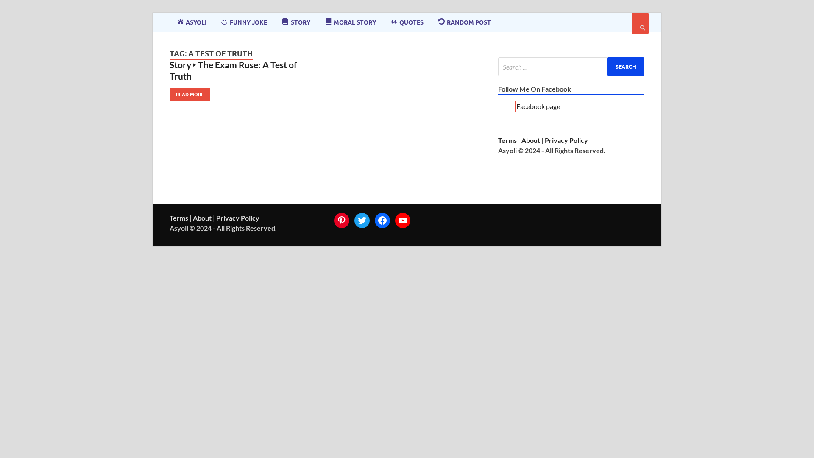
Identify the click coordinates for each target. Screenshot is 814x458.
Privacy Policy (566, 140)
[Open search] (640, 23)
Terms (507, 140)
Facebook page (538, 106)
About (530, 140)
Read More (187, 93)
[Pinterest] (341, 220)
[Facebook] (382, 220)
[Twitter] (362, 220)
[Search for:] (571, 66)
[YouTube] (402, 220)
